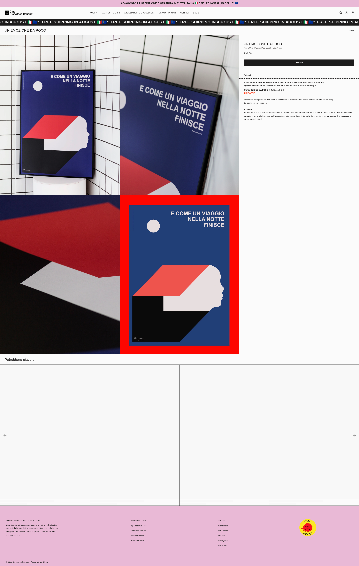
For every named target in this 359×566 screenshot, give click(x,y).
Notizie (221, 535)
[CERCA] (341, 13)
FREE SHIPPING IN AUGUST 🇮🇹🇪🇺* (47, 22)
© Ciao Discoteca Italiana (17, 562)
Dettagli (247, 75)
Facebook (222, 545)
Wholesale (223, 531)
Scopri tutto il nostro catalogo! (301, 85)
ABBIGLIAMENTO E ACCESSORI (139, 13)
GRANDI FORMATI (167, 13)
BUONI (196, 13)
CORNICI (184, 13)
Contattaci (223, 526)
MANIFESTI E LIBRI (111, 13)
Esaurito (299, 62)
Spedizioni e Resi (139, 526)
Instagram (223, 540)
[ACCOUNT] (347, 13)
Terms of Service (139, 531)
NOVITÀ (93, 13)
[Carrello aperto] (353, 13)
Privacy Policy (137, 535)
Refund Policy (137, 540)
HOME (351, 30)
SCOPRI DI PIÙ (13, 536)
